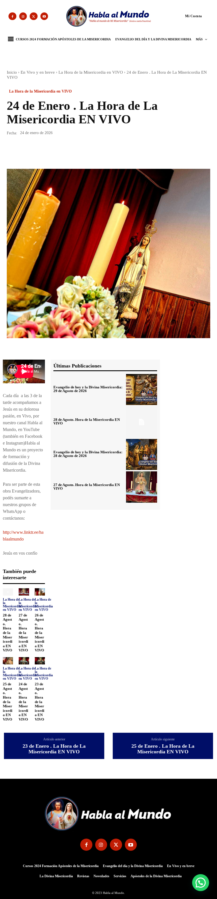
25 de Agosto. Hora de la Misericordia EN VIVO (7, 701)
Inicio (12, 72)
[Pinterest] (38, 152)
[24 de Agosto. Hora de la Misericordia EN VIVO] (24, 660)
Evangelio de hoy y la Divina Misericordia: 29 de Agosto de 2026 (87, 389)
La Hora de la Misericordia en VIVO (90, 72)
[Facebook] (12, 16)
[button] (183, 16)
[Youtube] (44, 16)
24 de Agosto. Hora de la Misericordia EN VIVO (23, 701)
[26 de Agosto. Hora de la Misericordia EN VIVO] (40, 592)
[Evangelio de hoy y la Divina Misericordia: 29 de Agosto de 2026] (141, 389)
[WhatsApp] (51, 152)
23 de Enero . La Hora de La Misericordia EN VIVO (54, 748)
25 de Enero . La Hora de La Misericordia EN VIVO (162, 748)
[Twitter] (34, 16)
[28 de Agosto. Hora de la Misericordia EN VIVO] (8, 592)
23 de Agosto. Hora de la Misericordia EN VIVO (39, 701)
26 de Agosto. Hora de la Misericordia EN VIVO (39, 633)
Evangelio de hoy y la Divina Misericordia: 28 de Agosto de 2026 (87, 454)
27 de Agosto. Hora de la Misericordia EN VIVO (23, 633)
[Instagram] (23, 16)
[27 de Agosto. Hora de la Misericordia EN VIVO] (24, 592)
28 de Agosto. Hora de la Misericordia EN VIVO (7, 633)
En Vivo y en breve (38, 72)
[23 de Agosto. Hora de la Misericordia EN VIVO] (40, 660)
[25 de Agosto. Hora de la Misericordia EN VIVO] (8, 660)
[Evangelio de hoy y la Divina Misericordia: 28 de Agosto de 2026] (141, 454)
